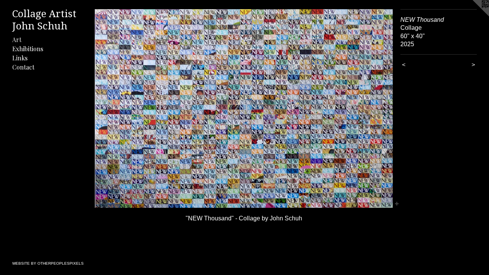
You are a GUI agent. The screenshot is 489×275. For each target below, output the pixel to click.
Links (20, 58)
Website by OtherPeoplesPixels (48, 263)
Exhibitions (27, 49)
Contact (23, 67)
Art (16, 40)
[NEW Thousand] (244, 108)
